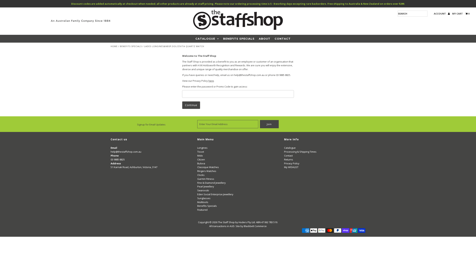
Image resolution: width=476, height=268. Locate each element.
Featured (202, 209)
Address (116, 163)
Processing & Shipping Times (300, 151)
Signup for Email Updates (151, 124)
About (264, 38)
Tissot (200, 151)
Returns (288, 159)
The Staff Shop (226, 222)
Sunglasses (203, 198)
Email (114, 147)
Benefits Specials (239, 38)
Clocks (201, 175)
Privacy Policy (291, 163)
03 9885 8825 (118, 159)
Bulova (201, 163)
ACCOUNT (440, 13)
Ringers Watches (206, 171)
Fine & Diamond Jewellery (211, 182)
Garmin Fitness (205, 179)
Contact (283, 38)
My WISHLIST (291, 167)
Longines (202, 147)
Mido (200, 155)
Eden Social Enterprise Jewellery (215, 194)
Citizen (201, 159)
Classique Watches (208, 167)
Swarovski (203, 190)
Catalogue (205, 38)
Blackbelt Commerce (255, 226)
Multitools (202, 202)
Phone (115, 155)
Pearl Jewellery (205, 186)
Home (114, 46)
